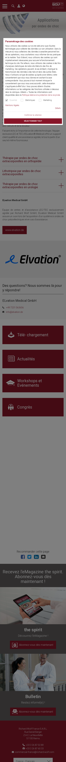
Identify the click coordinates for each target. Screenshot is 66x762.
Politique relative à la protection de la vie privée (41, 95)
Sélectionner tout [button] (33, 121)
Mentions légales (12, 105)
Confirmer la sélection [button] (33, 115)
